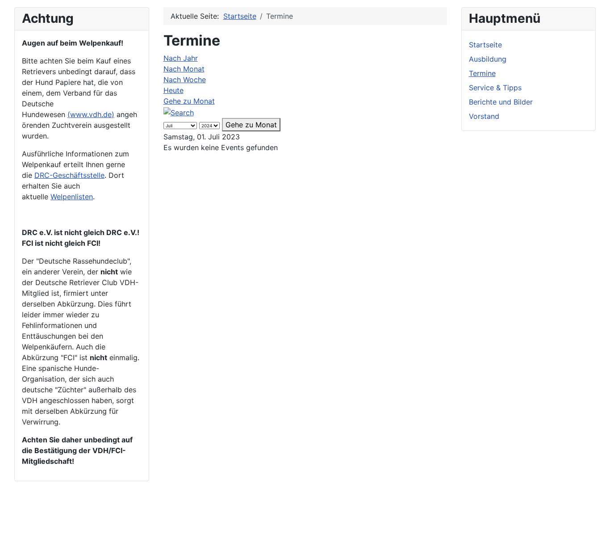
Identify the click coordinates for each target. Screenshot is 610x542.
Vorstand (484, 116)
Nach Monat (184, 68)
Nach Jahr (180, 58)
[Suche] (178, 111)
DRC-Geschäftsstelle (69, 175)
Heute (173, 90)
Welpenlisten (71, 196)
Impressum (77, 518)
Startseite (485, 44)
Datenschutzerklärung (139, 518)
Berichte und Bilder (501, 101)
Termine (482, 73)
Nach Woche (184, 79)
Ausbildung (487, 59)
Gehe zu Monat (189, 101)
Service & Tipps (495, 87)
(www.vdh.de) (90, 114)
